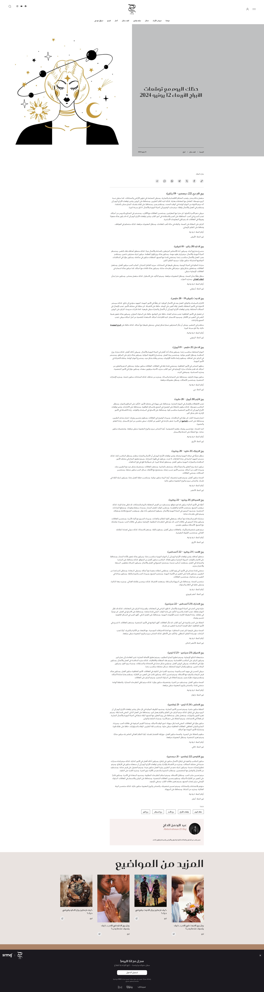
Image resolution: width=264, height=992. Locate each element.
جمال (147, 20)
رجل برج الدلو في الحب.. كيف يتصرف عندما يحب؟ (115, 927)
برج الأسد (171, 812)
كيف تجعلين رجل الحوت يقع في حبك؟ (151, 911)
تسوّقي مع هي (98, 20)
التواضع (184, 421)
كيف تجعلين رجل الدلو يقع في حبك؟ (77, 911)
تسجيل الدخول (132, 972)
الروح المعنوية (115, 325)
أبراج (184, 152)
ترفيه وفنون (137, 20)
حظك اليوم (198, 812)
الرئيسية (201, 152)
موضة (168, 20)
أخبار (116, 20)
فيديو (109, 20)
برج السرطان (158, 812)
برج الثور (145, 812)
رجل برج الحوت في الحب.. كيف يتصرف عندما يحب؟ (189, 927)
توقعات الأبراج (184, 812)
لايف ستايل (125, 20)
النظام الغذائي (198, 279)
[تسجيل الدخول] (247, 9)
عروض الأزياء (157, 20)
